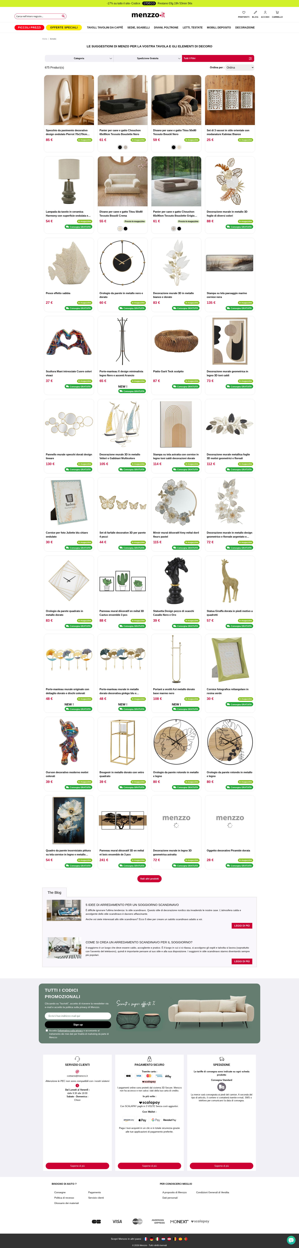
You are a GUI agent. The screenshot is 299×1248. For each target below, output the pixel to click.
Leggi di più (242, 925)
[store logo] (149, 15)
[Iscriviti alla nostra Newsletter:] (78, 1016)
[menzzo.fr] (145, 1239)
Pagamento (94, 1192)
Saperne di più (77, 1166)
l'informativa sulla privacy (70, 1030)
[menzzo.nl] (163, 1239)
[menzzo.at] (169, 1239)
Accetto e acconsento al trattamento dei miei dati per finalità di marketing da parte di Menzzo (79, 1034)
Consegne (60, 1192)
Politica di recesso (64, 1197)
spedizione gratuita (147, 58)
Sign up (78, 1024)
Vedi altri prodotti (149, 878)
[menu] (149, 27)
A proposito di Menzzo (174, 1192)
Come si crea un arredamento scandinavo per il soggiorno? (139, 942)
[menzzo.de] (151, 1239)
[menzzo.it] (157, 1239)
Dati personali (170, 1197)
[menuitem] (29, 27)
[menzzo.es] (180, 1239)
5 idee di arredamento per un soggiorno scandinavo (132, 905)
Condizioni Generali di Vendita (212, 1192)
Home (44, 39)
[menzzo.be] (175, 1239)
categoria (79, 58)
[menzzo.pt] (185, 1239)
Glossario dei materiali (66, 1203)
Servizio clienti (96, 1197)
